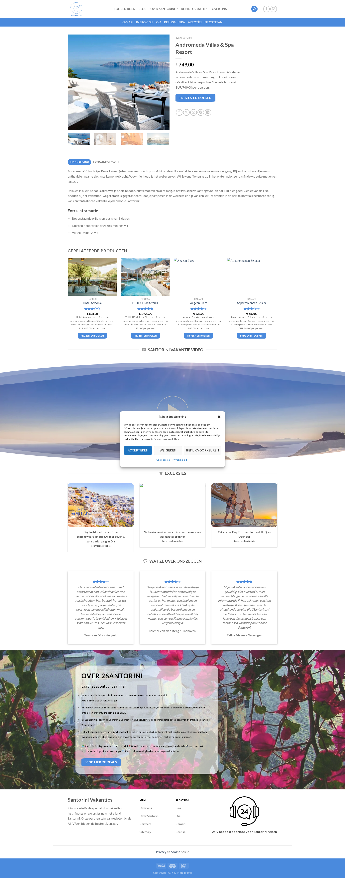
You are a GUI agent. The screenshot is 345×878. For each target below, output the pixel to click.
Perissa (170, 22)
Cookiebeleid (163, 459)
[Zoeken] (254, 9)
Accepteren (138, 450)
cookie (175, 852)
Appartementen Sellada (252, 303)
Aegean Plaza (198, 303)
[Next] (162, 82)
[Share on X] (186, 112)
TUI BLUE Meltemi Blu (145, 303)
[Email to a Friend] (193, 112)
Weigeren (168, 450)
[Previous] (74, 82)
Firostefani (213, 22)
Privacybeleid (179, 459)
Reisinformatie (193, 9)
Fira (181, 22)
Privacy (161, 852)
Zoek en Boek (124, 9)
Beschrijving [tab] (79, 162)
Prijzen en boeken (195, 98)
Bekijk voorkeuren (202, 450)
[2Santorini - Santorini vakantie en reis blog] (88, 9)
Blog (143, 9)
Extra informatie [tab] (106, 162)
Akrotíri (195, 22)
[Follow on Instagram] (273, 9)
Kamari (127, 22)
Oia (159, 22)
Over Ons (219, 9)
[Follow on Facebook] (266, 9)
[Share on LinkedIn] (208, 112)
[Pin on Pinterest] (200, 112)
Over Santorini (162, 9)
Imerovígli (144, 22)
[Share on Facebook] (179, 112)
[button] (219, 417)
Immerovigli (184, 38)
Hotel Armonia (92, 303)
